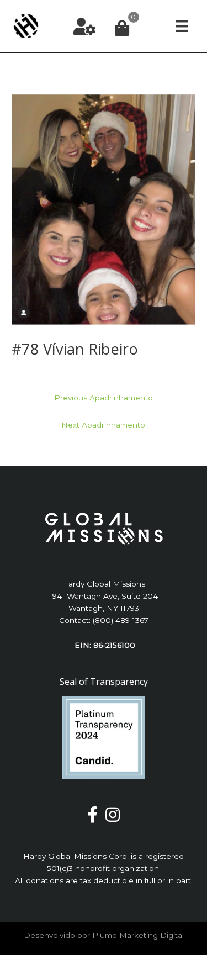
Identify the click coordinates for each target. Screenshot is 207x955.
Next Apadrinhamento (103, 424)
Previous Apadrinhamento (103, 397)
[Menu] (182, 26)
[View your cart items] (122, 29)
